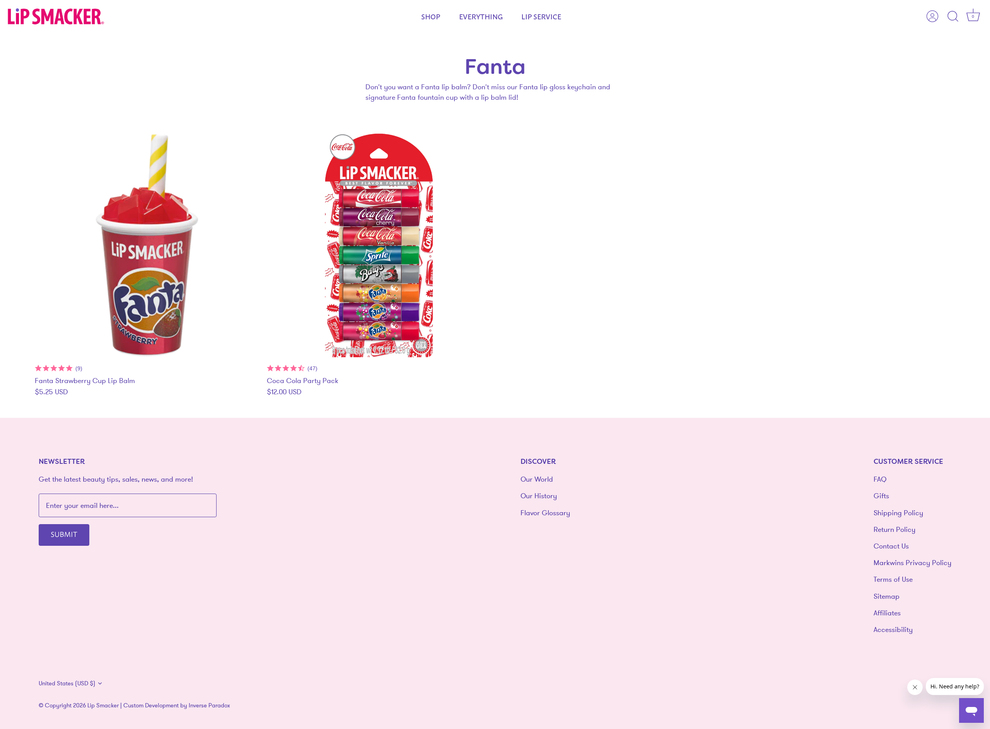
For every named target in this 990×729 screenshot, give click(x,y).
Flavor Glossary (545, 512)
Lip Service (541, 16)
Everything (481, 16)
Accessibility (893, 629)
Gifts (881, 495)
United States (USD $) (67, 683)
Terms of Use (893, 579)
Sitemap (887, 596)
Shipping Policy (898, 512)
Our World (537, 479)
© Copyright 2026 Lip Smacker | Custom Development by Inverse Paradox (134, 705)
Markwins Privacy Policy (912, 562)
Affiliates (887, 612)
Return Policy (894, 529)
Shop (430, 16)
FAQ (880, 479)
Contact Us (891, 546)
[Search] (952, 16)
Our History (539, 495)
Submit (64, 533)
